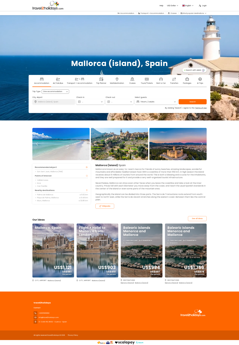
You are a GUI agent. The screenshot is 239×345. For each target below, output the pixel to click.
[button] (37, 144)
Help (161, 5)
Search (193, 101)
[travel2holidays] (192, 313)
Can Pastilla (42, 186)
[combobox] (53, 101)
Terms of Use (201, 108)
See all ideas (197, 218)
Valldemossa (42, 180)
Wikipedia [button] (106, 206)
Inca (39, 183)
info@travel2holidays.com (49, 317)
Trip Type (36, 91)
